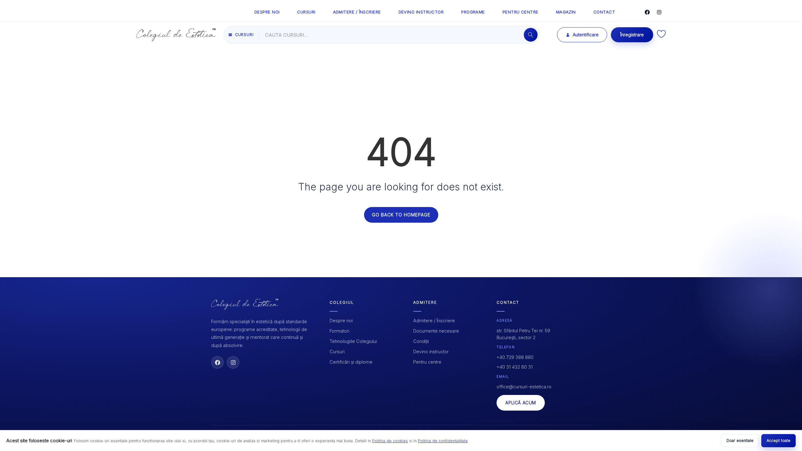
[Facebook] (647, 12)
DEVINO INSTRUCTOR (421, 11)
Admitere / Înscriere (434, 320)
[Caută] (531, 35)
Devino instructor (431, 351)
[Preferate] (661, 36)
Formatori (339, 331)
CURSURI (306, 11)
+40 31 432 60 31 (515, 367)
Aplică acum (520, 402)
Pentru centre (427, 362)
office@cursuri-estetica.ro (524, 386)
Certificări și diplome (351, 362)
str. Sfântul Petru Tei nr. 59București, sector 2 (523, 334)
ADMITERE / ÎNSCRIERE (357, 11)
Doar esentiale (739, 440)
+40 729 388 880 (515, 357)
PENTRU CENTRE (521, 11)
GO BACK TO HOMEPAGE (401, 214)
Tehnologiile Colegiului (353, 341)
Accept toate (778, 440)
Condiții (421, 341)
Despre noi (341, 320)
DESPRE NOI (267, 11)
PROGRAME (473, 11)
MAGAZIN (566, 11)
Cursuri (337, 351)
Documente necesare (436, 331)
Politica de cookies (390, 440)
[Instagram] (659, 12)
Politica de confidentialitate (443, 440)
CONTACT (604, 11)
